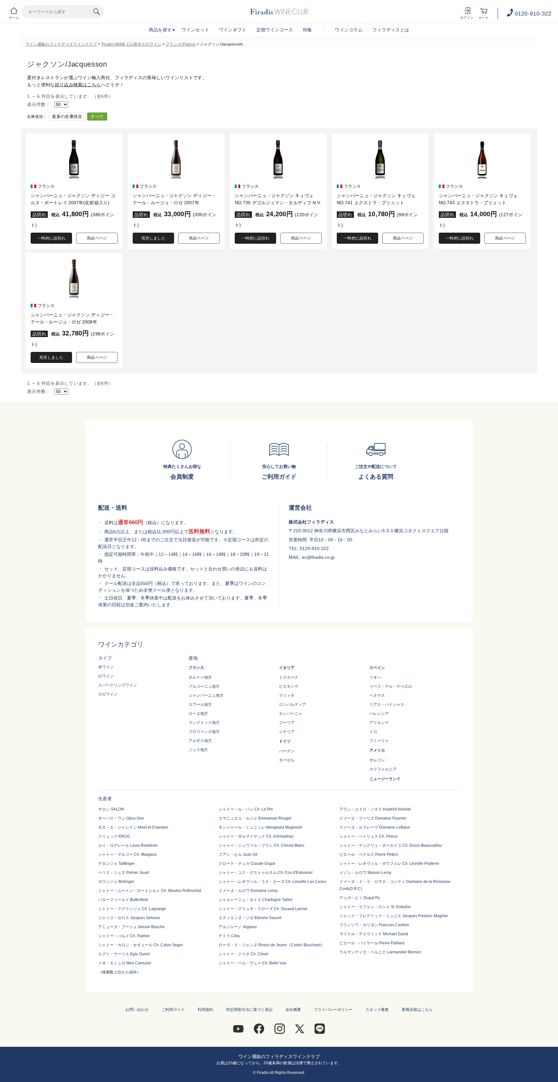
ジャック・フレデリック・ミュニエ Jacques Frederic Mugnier (393, 916)
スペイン (377, 667)
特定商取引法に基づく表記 (249, 1009)
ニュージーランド (384, 779)
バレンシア (379, 713)
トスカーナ (288, 677)
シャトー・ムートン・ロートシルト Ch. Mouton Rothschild (149, 890)
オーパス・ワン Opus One (121, 818)
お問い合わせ (137, 1009)
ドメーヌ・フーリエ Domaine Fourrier (372, 818)
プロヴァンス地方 (204, 731)
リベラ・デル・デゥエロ (390, 686)
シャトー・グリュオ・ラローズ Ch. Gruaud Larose (263, 909)
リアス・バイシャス (386, 704)
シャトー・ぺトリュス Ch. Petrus (368, 836)
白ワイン (106, 676)
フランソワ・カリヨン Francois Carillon (374, 925)
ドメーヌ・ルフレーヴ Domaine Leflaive (374, 827)
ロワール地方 (200, 704)
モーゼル (286, 760)
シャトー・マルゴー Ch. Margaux (127, 854)
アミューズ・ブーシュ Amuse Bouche (131, 927)
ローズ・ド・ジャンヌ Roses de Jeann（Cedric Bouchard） (272, 945)
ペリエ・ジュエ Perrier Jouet (123, 872)
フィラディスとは (390, 29)
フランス (196, 667)
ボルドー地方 (200, 677)
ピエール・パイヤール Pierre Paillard (371, 943)
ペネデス (377, 695)
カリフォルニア (383, 769)
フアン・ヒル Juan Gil (238, 854)
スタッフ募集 (377, 1009)
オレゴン (377, 760)
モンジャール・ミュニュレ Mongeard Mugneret (260, 827)
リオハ (375, 677)
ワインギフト (233, 29)
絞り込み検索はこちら (78, 84)
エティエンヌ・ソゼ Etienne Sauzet (250, 918)
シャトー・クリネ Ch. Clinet (243, 954)
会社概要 (293, 1009)
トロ (373, 731)
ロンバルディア (292, 704)
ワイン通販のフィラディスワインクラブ (61, 44)
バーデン (286, 751)
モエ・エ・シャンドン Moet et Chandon (133, 827)
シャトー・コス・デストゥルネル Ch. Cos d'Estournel (266, 872)
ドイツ (285, 741)
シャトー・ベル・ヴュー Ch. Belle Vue (252, 963)
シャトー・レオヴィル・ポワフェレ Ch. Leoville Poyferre (389, 863)
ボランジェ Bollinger (116, 881)
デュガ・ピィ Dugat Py (359, 898)
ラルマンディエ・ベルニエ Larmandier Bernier (380, 952)
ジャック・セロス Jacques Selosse (129, 918)
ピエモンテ (288, 686)
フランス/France (180, 44)
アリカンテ (379, 722)
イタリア (286, 667)
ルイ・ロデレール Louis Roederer (128, 845)
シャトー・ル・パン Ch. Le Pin (246, 809)
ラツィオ (286, 695)
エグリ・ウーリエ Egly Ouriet (124, 954)
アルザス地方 (200, 740)
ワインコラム (349, 29)
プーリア (286, 722)
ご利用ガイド (173, 1009)
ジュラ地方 (198, 750)
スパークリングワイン (117, 685)
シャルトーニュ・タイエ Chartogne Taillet (255, 899)
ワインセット (195, 29)
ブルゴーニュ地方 (204, 686)
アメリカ (377, 750)
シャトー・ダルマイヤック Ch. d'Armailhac (256, 836)
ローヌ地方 (198, 713)
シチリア (286, 731)
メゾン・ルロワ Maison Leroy (365, 872)
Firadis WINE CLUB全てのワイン (131, 44)
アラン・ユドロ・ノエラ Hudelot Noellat (374, 809)
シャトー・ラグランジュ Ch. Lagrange (132, 909)
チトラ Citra (229, 936)
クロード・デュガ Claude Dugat (247, 863)
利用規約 (205, 1009)
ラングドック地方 (204, 722)
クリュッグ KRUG (114, 836)
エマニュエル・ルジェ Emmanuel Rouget (255, 818)
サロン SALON (111, 809)
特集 (307, 29)
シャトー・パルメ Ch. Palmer (124, 936)
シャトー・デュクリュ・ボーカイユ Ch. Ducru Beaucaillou (390, 845)
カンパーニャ (290, 713)
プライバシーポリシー (333, 1009)
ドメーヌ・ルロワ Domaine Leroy (248, 890)
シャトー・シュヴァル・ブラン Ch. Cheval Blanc (262, 845)
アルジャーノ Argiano (238, 927)
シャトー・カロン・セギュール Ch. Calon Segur (140, 945)
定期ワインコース (274, 29)
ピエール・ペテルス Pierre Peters (368, 854)
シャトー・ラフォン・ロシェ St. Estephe (375, 907)
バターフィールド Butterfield (123, 899)
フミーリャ (379, 740)
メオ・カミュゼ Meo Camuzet (124, 963)
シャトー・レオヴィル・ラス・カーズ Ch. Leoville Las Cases (272, 881)
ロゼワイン (108, 694)
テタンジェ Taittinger (116, 863)
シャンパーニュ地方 (206, 695)
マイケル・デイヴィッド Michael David (373, 934)
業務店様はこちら (417, 1009)
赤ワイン (106, 667)
